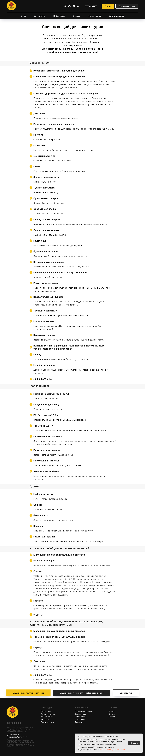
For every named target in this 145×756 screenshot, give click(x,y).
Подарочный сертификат (84, 711)
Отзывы (76, 16)
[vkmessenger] (15, 723)
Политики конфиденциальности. (112, 750)
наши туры (46, 707)
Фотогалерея (80, 719)
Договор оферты (13, 734)
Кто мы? (112, 711)
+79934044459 (90, 6)
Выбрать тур (39, 16)
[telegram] (65, 6)
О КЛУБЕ (113, 707)
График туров (46, 711)
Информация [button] (59, 16)
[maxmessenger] (69, 6)
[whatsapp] (73, 6)
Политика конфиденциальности (17, 736)
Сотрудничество (116, 16)
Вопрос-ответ (80, 714)
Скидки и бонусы (47, 722)
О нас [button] (23, 16)
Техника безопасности (14, 737)
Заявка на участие (48, 714)
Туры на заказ (94, 16)
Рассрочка (45, 719)
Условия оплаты (47, 717)
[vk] (78, 6)
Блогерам (78, 722)
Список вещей (80, 717)
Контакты (112, 717)
